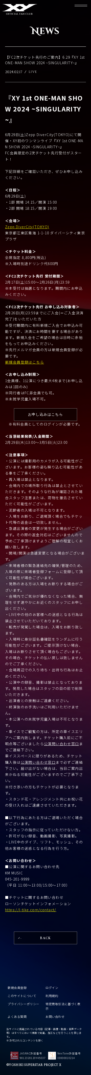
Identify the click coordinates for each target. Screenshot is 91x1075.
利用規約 (52, 995)
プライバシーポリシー (23, 1004)
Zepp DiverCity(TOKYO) (27, 226)
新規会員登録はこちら (24, 362)
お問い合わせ (55, 1016)
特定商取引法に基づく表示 (63, 1006)
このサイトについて (22, 995)
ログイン (52, 987)
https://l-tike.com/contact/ (30, 909)
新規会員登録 (17, 987)
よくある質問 (17, 1016)
